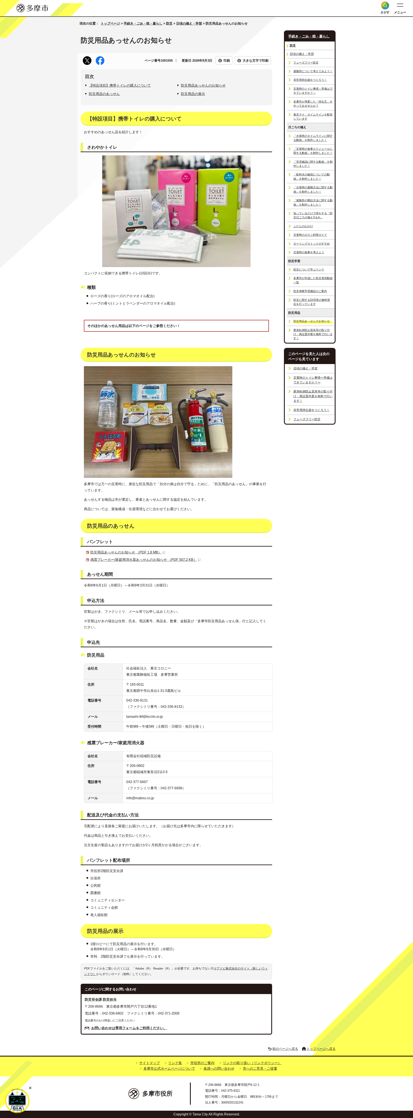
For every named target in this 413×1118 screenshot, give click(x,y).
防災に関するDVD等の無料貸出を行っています (311, 302)
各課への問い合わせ (218, 1068)
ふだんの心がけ (303, 226)
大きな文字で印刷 (255, 60)
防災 (169, 23)
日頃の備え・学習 (189, 23)
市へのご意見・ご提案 (260, 1068)
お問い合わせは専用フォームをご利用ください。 (129, 1028)
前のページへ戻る (285, 1049)
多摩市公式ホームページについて (169, 1068)
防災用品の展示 (193, 94)
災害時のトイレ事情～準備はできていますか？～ (313, 90)
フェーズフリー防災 (306, 62)
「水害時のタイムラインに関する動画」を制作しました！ (313, 138)
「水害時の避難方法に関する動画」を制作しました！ (313, 189)
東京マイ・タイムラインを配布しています (313, 116)
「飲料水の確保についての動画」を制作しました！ (311, 176)
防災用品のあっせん (104, 94)
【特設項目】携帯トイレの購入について (120, 85)
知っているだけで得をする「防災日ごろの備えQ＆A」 (313, 215)
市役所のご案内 (202, 1063)
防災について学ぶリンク (308, 269)
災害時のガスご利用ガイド (310, 234)
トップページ (110, 23)
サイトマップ (149, 1063)
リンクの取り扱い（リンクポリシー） (252, 1063)
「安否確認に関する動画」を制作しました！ (313, 163)
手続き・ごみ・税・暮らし (143, 23)
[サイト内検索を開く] (385, 5)
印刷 (226, 60)
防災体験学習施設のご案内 (310, 291)
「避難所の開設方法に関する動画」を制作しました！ (313, 202)
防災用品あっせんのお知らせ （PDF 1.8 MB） (126, 552)
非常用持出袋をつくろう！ (310, 79)
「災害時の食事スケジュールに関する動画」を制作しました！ (313, 151)
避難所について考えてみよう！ (313, 71)
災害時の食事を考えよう (308, 252)
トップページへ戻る (321, 1049)
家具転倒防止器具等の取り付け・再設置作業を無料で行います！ (313, 334)
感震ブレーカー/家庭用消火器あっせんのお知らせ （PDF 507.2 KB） (143, 559)
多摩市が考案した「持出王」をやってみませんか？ (313, 103)
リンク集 (175, 1063)
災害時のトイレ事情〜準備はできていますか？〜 (313, 380)
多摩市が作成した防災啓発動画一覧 (313, 280)
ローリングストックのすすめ (311, 243)
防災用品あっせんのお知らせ (203, 85)
